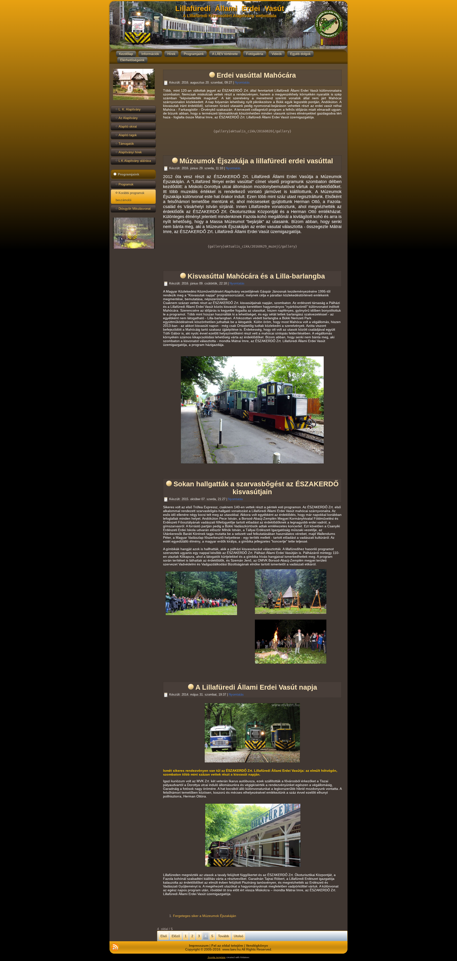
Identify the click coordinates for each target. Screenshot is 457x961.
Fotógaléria (254, 54)
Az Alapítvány (128, 118)
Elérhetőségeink (132, 60)
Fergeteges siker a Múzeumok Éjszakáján (204, 916)
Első (163, 936)
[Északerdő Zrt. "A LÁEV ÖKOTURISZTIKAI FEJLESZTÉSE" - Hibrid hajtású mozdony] (134, 249)
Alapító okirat (128, 126)
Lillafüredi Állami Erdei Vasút (229, 8)
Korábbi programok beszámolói (130, 196)
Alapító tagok (128, 135)
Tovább (223, 936)
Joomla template (217, 957)
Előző (176, 936)
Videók (277, 54)
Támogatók (126, 143)
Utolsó (238, 936)
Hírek (171, 54)
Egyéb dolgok (300, 54)
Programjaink (194, 54)
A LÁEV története (225, 54)
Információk (150, 54)
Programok (126, 184)
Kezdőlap (126, 54)
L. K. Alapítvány (130, 109)
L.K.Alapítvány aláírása (135, 161)
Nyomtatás (242, 82)
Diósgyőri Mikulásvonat (135, 208)
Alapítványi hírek (130, 152)
